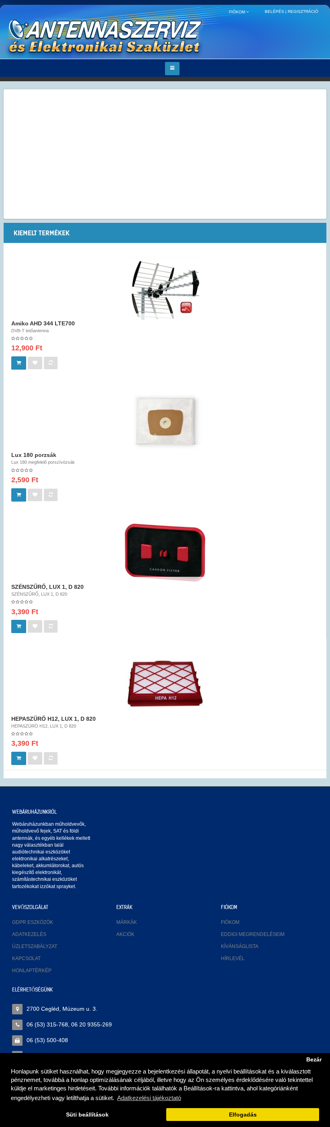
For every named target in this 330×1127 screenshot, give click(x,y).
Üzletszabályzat (34, 946)
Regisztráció (303, 11)
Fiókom (230, 922)
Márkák (126, 922)
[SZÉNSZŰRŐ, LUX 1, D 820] (165, 552)
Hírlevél (233, 958)
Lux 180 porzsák (33, 455)
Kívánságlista (239, 946)
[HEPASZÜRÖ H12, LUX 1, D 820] (165, 684)
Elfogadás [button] (243, 1115)
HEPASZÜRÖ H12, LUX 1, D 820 (53, 719)
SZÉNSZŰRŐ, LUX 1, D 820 (47, 587)
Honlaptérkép (32, 970)
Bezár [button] (314, 1060)
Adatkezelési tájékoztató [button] (149, 1097)
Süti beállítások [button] (87, 1115)
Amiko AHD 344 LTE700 (43, 323)
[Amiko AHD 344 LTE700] (165, 288)
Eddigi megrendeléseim (253, 934)
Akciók (125, 934)
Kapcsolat (26, 958)
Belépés (274, 11)
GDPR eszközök (32, 922)
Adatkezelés (29, 934)
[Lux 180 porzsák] (165, 420)
